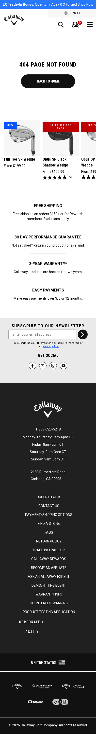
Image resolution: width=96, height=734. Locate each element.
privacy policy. (50, 346)
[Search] (61, 24)
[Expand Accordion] (42, 622)
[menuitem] (75, 24)
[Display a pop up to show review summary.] (72, 178)
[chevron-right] (83, 334)
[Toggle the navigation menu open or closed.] (90, 24)
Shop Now (85, 4)
